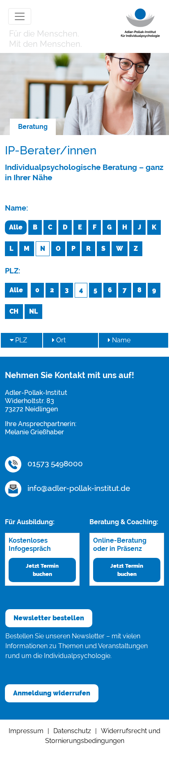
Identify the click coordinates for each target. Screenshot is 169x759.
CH (13, 311)
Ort (60, 340)
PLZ (20, 340)
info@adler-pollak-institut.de (77, 488)
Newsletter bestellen (49, 618)
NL (33, 311)
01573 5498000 (54, 463)
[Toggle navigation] (19, 16)
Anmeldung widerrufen (51, 693)
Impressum (26, 731)
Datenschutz (72, 731)
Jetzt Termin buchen (42, 570)
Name (120, 340)
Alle (16, 227)
